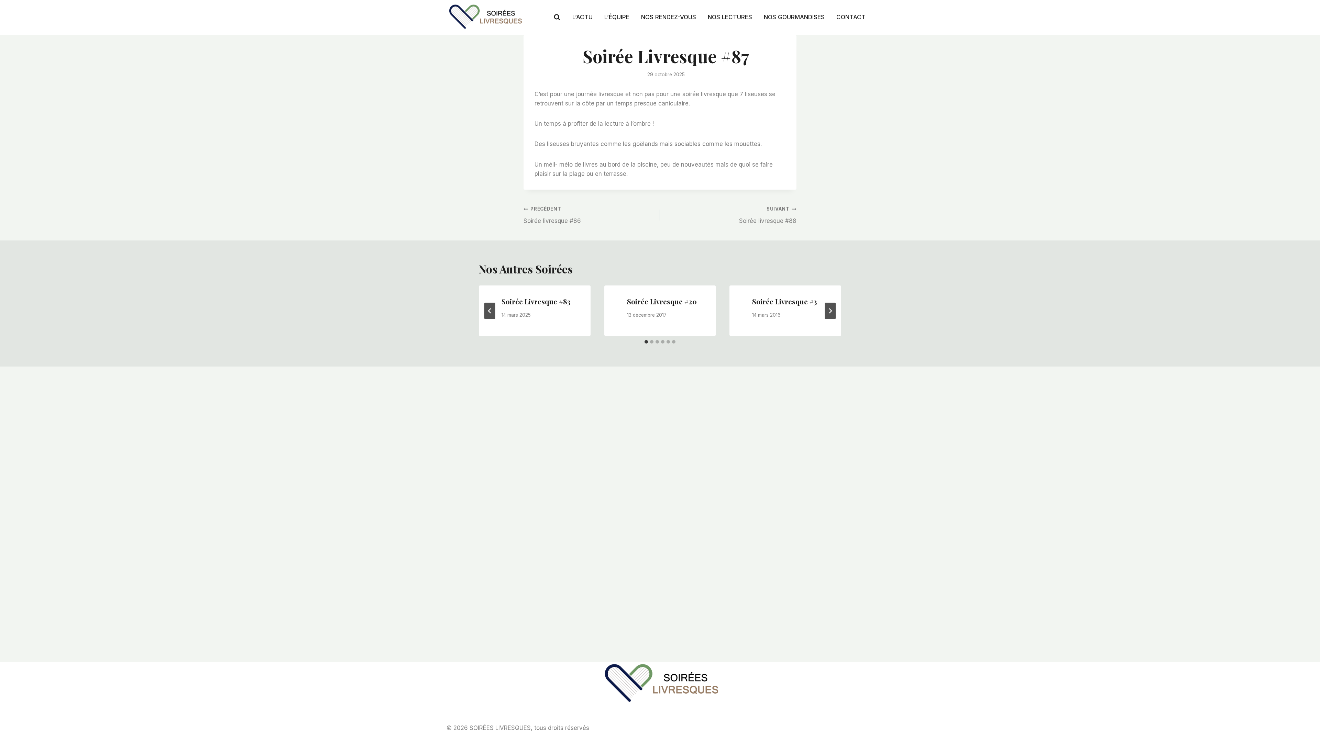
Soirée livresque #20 (662, 301)
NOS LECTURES (730, 17)
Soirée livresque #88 (767, 215)
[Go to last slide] (489, 311)
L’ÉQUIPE (616, 17)
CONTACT (851, 17)
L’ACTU (582, 17)
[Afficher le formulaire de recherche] (557, 17)
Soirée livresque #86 (552, 215)
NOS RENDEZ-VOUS (668, 17)
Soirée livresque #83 (536, 301)
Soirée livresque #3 (784, 301)
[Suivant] (830, 311)
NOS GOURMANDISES (794, 17)
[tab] (646, 342)
